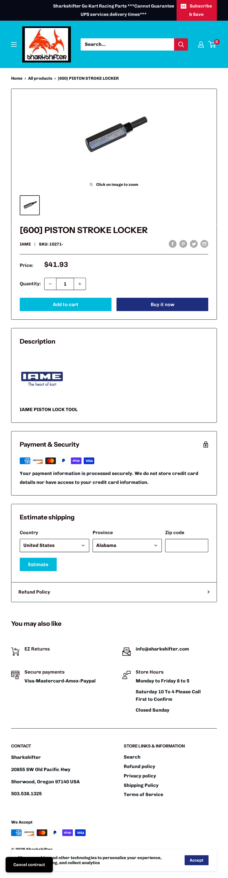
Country (29, 532)
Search (132, 757)
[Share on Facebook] (173, 243)
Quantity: (30, 283)
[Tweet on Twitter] (194, 243)
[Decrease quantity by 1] (50, 284)
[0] (212, 44)
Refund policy (139, 766)
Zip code (174, 532)
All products (40, 78)
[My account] (201, 44)
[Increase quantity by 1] (80, 284)
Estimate (38, 564)
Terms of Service (143, 794)
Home (17, 78)
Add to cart (65, 304)
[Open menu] (14, 44)
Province (103, 532)
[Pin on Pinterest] (183, 243)
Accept (197, 860)
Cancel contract (29, 864)
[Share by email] (204, 243)
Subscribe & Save (200, 10)
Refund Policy (34, 592)
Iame (25, 244)
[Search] (181, 44)
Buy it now (162, 304)
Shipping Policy (141, 785)
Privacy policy (140, 776)
